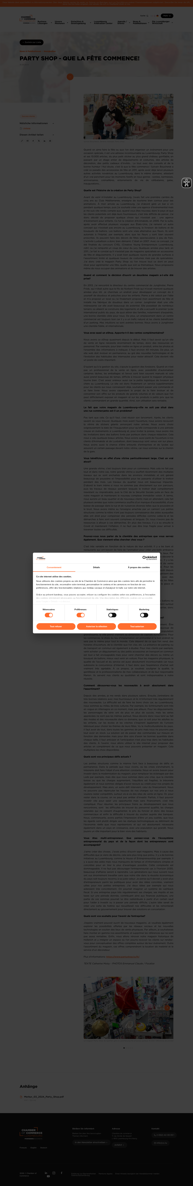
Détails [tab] (96, 567)
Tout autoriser (137, 626)
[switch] (81, 615)
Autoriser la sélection (96, 626)
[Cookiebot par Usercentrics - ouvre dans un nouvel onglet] (144, 558)
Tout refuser (56, 626)
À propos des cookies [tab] (139, 567)
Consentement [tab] (54, 567)
